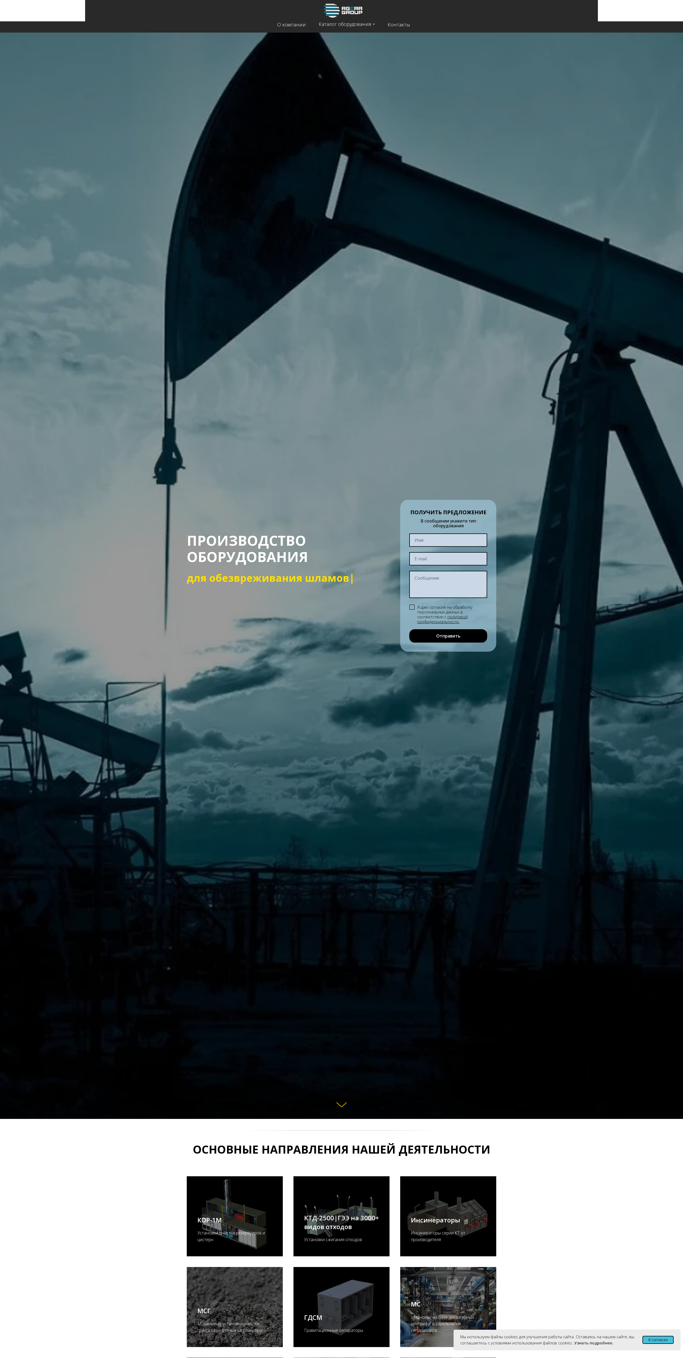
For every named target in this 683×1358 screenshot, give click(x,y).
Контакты (399, 25)
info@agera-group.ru (648, 14)
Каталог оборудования (345, 24)
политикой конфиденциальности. (442, 619)
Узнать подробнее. (593, 1342)
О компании (291, 25)
